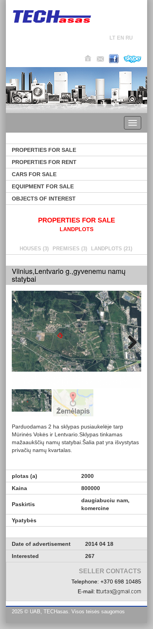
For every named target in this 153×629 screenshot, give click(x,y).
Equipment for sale (43, 186)
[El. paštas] (100, 59)
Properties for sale (44, 150)
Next (129, 341)
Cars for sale (34, 174)
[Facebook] (113, 58)
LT (112, 38)
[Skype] (132, 59)
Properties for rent (44, 162)
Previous (23, 341)
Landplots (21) (111, 249)
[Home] (52, 16)
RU (129, 38)
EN (120, 38)
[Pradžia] (87, 58)
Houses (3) (34, 249)
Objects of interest (44, 198)
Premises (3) (70, 249)
